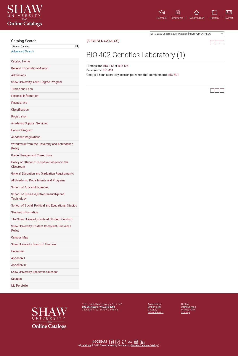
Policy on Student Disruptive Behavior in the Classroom (40, 164)
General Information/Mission (29, 68)
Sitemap (185, 312)
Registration (19, 116)
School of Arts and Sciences (30, 187)
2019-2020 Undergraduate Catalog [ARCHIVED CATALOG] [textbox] (181, 33)
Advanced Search (22, 51)
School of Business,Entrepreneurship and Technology (37, 196)
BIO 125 (123, 66)
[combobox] (187, 33)
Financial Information (24, 96)
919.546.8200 (107, 306)
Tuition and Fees (22, 89)
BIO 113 (108, 66)
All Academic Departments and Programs (38, 180)
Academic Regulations (25, 137)
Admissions (18, 75)
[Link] (24, 15)
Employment (154, 306)
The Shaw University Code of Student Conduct (42, 219)
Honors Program (21, 130)
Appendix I (18, 258)
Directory (152, 309)
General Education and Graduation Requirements (42, 173)
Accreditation (155, 304)
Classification (20, 109)
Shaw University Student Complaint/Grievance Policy (41, 228)
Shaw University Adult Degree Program (36, 82)
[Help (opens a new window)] (222, 42)
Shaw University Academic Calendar (34, 272)
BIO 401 (108, 70)
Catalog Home (20, 61)
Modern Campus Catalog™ (145, 345)
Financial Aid (19, 102)
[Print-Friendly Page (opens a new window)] (217, 42)
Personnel (17, 251)
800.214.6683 (89, 306)
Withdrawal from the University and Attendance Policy (42, 146)
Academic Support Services (29, 123)
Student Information (24, 212)
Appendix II (18, 265)
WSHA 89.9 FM (155, 312)
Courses (16, 279)
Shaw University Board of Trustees (34, 244)
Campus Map (19, 237)
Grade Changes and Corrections (31, 155)
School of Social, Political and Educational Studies (44, 205)
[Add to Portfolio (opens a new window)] (212, 42)
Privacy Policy (188, 309)
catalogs (86, 345)
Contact (185, 304)
